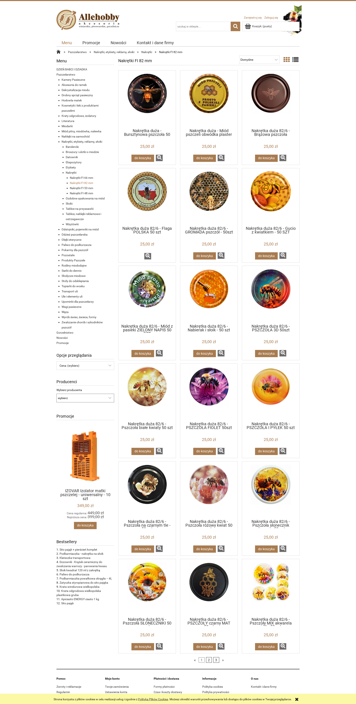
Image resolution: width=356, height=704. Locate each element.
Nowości (62, 337)
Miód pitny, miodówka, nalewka (81, 131)
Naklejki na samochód (76, 136)
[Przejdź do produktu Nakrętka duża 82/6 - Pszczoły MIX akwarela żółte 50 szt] (270, 588)
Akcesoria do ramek (74, 85)
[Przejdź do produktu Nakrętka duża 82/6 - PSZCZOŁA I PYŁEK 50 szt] (270, 392)
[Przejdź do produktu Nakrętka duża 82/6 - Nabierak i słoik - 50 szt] (209, 294)
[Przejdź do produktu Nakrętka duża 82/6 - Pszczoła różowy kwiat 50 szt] (209, 490)
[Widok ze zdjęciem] (286, 59)
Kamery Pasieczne (73, 79)
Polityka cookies (212, 686)
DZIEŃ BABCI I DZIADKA (71, 69)
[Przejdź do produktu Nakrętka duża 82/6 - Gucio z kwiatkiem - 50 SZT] (270, 197)
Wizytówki (72, 224)
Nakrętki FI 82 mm (81, 183)
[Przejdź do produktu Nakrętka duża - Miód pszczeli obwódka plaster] (209, 99)
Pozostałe (68, 255)
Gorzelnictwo (64, 332)
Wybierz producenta (69, 390)
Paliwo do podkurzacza (76, 245)
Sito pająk (67, 603)
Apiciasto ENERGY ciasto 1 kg (80, 599)
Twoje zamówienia (117, 686)
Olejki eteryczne (71, 239)
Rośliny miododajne (74, 265)
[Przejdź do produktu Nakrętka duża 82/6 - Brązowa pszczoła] (270, 99)
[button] (159, 158)
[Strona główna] (88, 24)
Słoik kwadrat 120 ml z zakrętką (80, 570)
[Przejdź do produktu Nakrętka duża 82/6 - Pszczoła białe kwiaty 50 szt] (147, 392)
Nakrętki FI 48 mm (81, 193)
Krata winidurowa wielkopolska (80, 586)
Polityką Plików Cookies (153, 699)
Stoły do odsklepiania (75, 281)
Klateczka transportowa (75, 557)
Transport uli (70, 291)
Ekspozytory (74, 162)
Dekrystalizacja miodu (76, 90)
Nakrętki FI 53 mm (81, 188)
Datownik (72, 157)
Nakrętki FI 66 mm (81, 177)
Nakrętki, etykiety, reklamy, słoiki (82, 141)
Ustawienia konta (116, 692)
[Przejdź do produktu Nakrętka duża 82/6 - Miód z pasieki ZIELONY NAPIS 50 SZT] (147, 294)
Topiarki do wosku (73, 286)
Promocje (62, 343)
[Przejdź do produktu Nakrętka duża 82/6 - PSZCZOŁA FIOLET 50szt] (209, 392)
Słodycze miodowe (73, 275)
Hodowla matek (72, 100)
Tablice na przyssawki (80, 208)
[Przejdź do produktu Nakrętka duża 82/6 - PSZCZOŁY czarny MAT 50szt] (209, 588)
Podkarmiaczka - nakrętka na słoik (81, 553)
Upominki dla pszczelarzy (78, 301)
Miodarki (67, 126)
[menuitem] (66, 42)
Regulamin (63, 692)
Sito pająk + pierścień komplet (78, 549)
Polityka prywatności (215, 692)
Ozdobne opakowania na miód (85, 198)
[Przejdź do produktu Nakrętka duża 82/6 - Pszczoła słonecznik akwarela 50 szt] (270, 490)
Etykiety (71, 167)
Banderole (72, 146)
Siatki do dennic (72, 270)
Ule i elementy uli (72, 296)
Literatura (68, 121)
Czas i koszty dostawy (168, 692)
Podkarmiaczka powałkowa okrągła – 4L (86, 578)
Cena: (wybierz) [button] (69, 365)
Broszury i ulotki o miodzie (82, 152)
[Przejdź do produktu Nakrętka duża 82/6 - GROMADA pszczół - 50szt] (209, 197)
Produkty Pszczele (73, 260)
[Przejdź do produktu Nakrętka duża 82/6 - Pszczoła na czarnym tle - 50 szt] (147, 490)
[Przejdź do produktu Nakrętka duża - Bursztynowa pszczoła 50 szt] (147, 99)
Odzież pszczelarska (75, 234)
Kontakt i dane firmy (264, 686)
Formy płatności (164, 686)
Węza (65, 312)
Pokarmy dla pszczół (75, 250)
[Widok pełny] (295, 59)
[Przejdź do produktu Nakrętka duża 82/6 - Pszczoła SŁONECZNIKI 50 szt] (147, 588)
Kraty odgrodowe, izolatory (79, 115)
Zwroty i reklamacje (68, 686)
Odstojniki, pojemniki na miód (80, 229)
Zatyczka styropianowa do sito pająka (84, 582)
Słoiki (69, 203)
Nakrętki (71, 172)
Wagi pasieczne (71, 306)
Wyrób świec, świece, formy (79, 317)
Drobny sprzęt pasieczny (77, 95)
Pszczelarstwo (65, 74)
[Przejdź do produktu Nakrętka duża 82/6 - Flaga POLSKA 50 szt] (147, 197)
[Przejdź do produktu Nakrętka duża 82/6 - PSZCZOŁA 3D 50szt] (270, 294)
